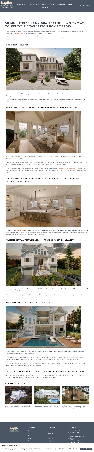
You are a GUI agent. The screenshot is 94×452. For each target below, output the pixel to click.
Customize (60, 449)
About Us (20, 4)
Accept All (86, 449)
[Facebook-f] (69, 443)
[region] (47, 447)
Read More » (8, 409)
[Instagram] (72, 443)
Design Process (46, 4)
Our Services (32, 4)
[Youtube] (81, 443)
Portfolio (60, 4)
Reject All (73, 449)
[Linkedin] (78, 443)
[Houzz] (75, 443)
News (70, 4)
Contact (45, 8)
